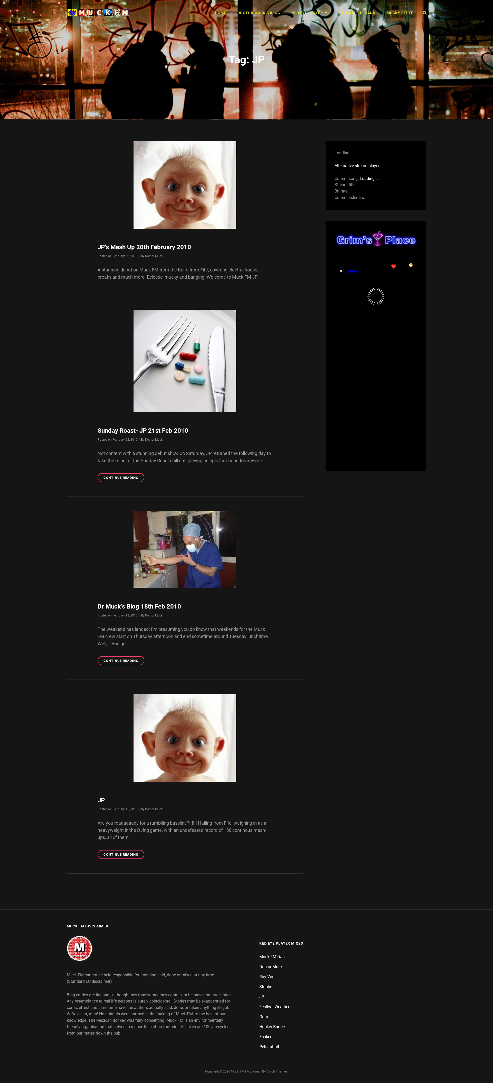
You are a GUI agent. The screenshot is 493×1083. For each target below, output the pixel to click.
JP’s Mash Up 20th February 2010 (144, 247)
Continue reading (123, 478)
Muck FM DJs (272, 956)
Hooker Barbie (272, 1026)
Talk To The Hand (357, 13)
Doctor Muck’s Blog (259, 13)
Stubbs (265, 986)
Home (220, 13)
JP (101, 800)
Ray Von (266, 976)
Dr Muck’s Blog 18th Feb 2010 (139, 606)
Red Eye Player (307, 13)
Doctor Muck (154, 256)
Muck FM (237, 1071)
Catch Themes (277, 1071)
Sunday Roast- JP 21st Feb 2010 (143, 430)
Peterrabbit (269, 1046)
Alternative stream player (357, 165)
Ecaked (265, 1036)
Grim (263, 1016)
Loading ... (369, 178)
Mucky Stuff (400, 13)
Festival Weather (274, 1006)
